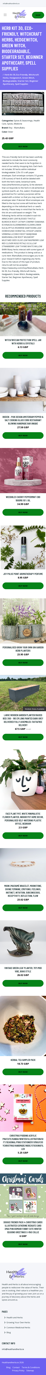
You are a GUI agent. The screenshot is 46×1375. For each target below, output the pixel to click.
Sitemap (30, 1370)
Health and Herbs (15, 1317)
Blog (9, 1332)
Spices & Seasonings (23, 120)
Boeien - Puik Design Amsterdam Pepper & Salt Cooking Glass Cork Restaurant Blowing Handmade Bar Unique (23, 420)
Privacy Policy (18, 1370)
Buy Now (23, 146)
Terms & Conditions (31, 1367)
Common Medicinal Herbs (18, 1327)
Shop (38, 15)
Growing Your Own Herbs (18, 1322)
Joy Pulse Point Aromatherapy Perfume (23, 573)
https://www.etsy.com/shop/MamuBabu (20, 268)
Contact (16, 1367)
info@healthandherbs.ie (11, 4)
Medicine (18, 123)
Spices (10, 123)
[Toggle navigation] (5, 15)
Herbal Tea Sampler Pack (23, 1059)
